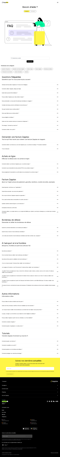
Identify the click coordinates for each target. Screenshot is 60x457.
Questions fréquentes (6, 68)
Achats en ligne (30, 68)
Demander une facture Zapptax (18, 68)
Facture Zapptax (38, 68)
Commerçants (33, 11)
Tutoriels (26, 71)
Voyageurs (27, 11)
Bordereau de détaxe (48, 68)
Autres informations (18, 71)
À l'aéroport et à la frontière (7, 71)
